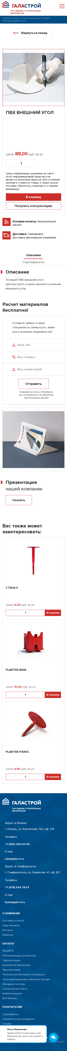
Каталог (17, 18)
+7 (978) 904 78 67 (17, 887)
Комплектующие (32, 18)
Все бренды (9, 998)
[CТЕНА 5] (33, 560)
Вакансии (7, 934)
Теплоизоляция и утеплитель (19, 955)
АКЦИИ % (7, 950)
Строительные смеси (14, 988)
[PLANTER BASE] (33, 642)
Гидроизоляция (11, 960)
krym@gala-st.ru (15, 902)
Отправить (33, 384)
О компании (11, 913)
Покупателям (12, 1007)
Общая (46, 18)
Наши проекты (10, 925)
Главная (6, 18)
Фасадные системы (13, 984)
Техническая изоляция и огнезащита (24, 974)
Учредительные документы (18, 1019)
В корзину (33, 197)
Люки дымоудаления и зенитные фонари (26, 979)
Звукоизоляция (11, 969)
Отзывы (6, 1023)
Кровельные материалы (16, 965)
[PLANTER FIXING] (33, 724)
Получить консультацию (33, 206)
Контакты (7, 930)
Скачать (18, 500)
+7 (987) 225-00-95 (17, 844)
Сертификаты (10, 1014)
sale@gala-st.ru (14, 858)
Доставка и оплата (13, 920)
